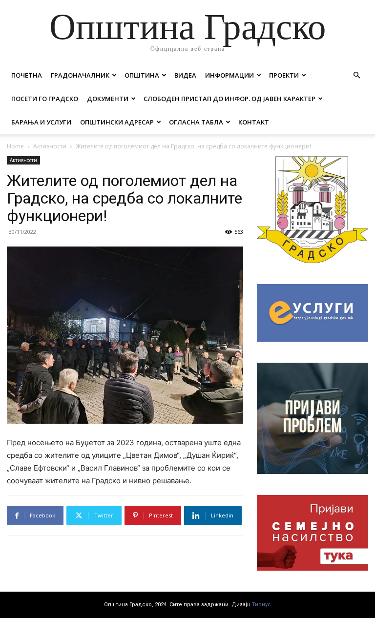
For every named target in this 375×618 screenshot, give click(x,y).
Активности (49, 146)
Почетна (26, 75)
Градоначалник (80, 75)
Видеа (185, 75)
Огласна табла (196, 122)
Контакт (253, 122)
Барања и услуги (41, 122)
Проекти (284, 75)
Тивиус (261, 604)
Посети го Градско (44, 98)
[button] (356, 75)
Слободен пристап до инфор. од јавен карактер (229, 98)
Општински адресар (117, 122)
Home (15, 146)
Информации (229, 75)
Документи (107, 98)
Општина (142, 75)
